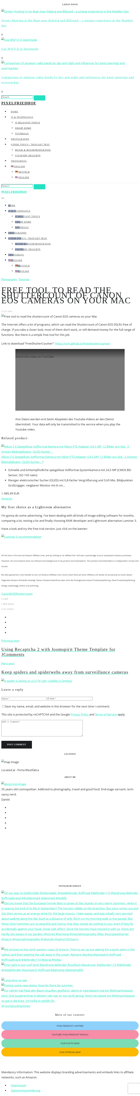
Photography (20, 139)
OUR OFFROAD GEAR (70, 1052)
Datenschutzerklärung (25, 1090)
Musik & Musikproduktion (33, 150)
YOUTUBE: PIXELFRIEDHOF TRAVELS (70, 1034)
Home (14, 112)
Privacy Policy (80, 714)
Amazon (6, 499)
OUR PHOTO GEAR (70, 1043)
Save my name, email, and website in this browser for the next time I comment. (57, 706)
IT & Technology (22, 117)
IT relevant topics (27, 123)
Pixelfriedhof (18, 103)
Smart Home (23, 128)
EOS (12, 594)
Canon (5, 594)
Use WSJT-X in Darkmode (20, 48)
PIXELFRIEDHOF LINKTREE (70, 1025)
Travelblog (19, 161)
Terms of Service (106, 714)
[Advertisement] (70, 858)
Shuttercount (24, 594)
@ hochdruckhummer (15, 1006)
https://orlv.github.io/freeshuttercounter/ (82, 343)
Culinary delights (28, 155)
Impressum (18, 1085)
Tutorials (22, 133)
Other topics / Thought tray (30, 144)
